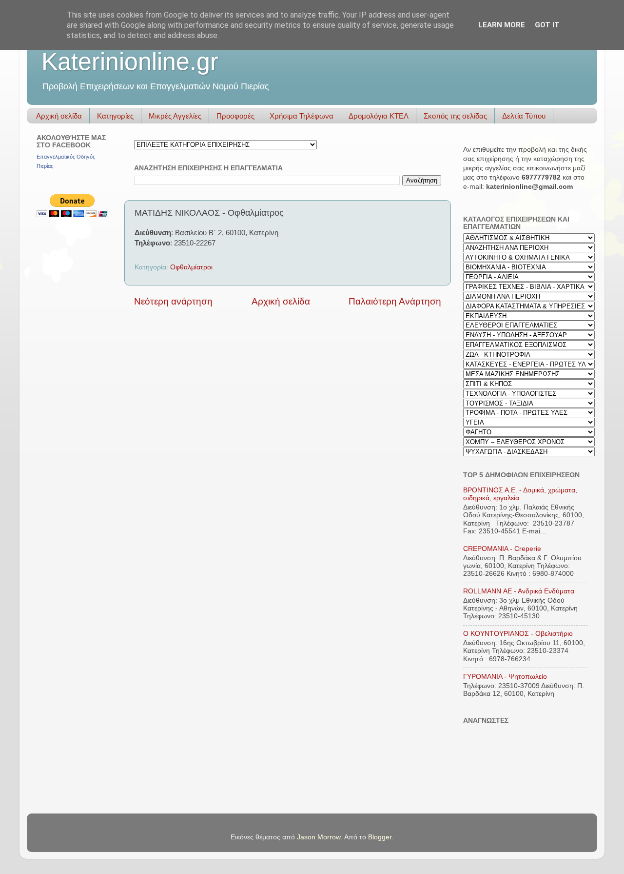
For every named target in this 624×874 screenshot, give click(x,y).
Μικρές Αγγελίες (175, 116)
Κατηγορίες (115, 116)
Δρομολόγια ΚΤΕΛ (379, 116)
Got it (547, 24)
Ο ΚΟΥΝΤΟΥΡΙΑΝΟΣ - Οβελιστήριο (518, 633)
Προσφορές (235, 116)
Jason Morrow (318, 837)
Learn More (501, 24)
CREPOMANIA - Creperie (502, 548)
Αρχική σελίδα (59, 116)
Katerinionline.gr (129, 61)
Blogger (379, 837)
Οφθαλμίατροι (191, 267)
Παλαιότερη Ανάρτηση (395, 301)
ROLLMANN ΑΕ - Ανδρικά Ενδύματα (518, 591)
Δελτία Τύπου (524, 116)
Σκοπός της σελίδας (455, 116)
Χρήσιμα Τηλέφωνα (301, 116)
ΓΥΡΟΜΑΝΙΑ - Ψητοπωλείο (505, 676)
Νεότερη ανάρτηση (173, 301)
